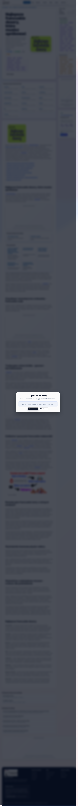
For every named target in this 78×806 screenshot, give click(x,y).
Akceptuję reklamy (33, 408)
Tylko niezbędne (43, 408)
